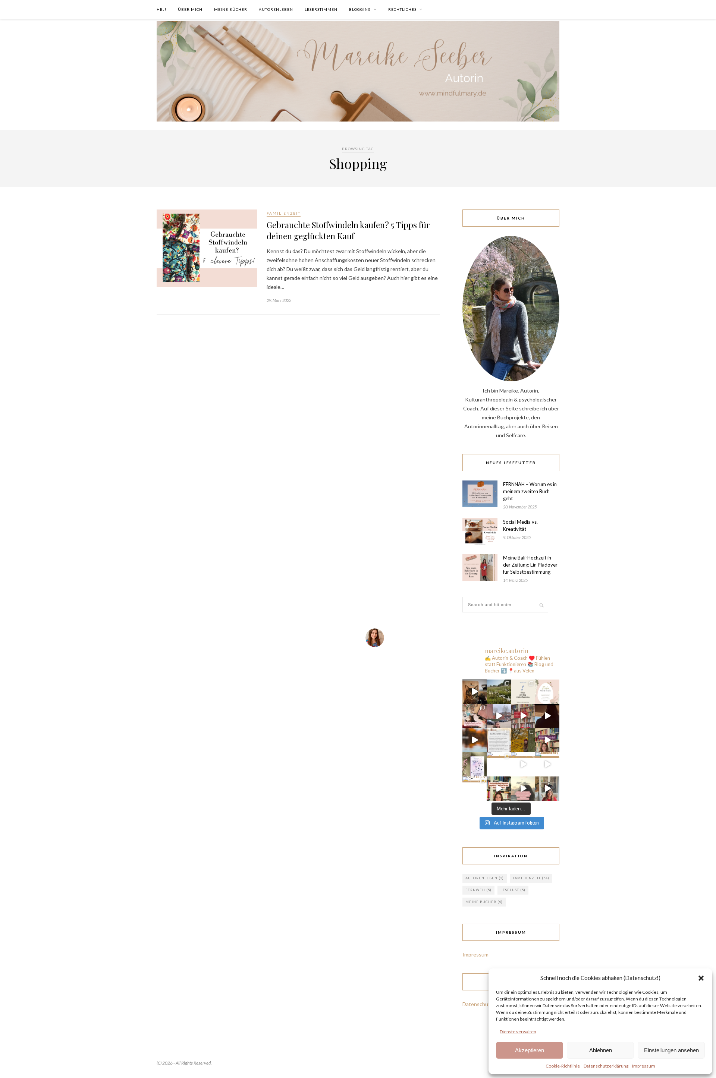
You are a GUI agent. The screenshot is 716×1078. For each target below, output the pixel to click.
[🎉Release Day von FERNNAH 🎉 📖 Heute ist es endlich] (474, 764)
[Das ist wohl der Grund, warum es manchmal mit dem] (474, 692)
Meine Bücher (230, 9)
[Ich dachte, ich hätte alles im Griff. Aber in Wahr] (547, 764)
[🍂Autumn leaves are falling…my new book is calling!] (474, 740)
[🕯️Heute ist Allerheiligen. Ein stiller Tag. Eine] (523, 788)
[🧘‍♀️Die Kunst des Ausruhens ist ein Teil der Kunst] (523, 740)
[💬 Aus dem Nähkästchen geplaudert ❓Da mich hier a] (474, 788)
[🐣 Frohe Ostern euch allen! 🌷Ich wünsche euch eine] (547, 692)
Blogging (360, 9)
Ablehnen (600, 1050)
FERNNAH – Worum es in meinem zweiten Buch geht (530, 491)
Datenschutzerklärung (606, 1066)
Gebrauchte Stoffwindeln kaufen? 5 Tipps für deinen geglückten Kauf (348, 230)
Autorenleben (276, 9)
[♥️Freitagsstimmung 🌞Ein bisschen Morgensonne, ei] (523, 764)
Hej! (161, 9)
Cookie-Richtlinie (563, 1066)
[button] (701, 977)
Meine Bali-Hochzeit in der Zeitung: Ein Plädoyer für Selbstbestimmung (530, 565)
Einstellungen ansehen (671, 1050)
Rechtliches (402, 9)
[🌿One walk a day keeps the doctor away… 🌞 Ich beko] (499, 692)
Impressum (643, 1066)
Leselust (512, 890)
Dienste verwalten (518, 1031)
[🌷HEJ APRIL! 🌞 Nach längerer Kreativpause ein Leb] (474, 716)
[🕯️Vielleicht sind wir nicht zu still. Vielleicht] (523, 716)
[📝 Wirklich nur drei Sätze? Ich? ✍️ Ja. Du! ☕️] (523, 692)
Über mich (190, 9)
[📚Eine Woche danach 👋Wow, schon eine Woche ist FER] (499, 740)
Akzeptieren (529, 1050)
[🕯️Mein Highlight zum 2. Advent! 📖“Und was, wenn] (499, 716)
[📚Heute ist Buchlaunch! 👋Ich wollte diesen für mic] (547, 740)
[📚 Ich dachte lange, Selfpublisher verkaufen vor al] (499, 788)
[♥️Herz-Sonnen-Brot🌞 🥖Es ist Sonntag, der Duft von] (499, 764)
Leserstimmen (321, 9)
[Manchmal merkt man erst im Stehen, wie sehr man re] (547, 716)
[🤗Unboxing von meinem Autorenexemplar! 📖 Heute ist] (547, 788)
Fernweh (478, 890)
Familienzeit (284, 213)
